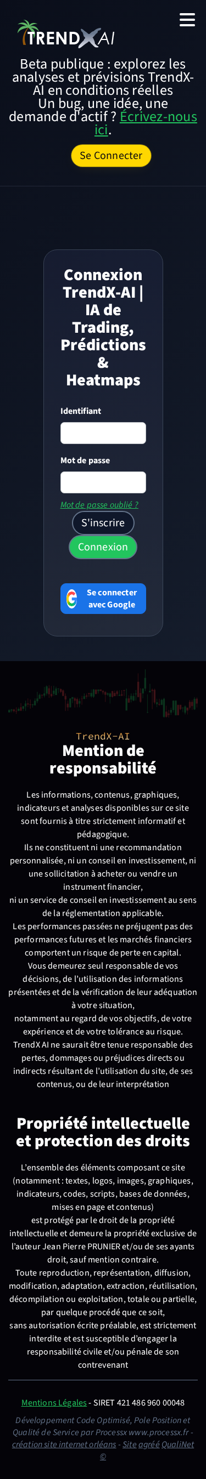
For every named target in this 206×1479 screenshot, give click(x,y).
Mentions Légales (54, 1403)
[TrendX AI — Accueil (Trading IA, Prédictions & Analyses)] (66, 33)
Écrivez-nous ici (145, 123)
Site (130, 1444)
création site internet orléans (64, 1444)
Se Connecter (111, 155)
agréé (149, 1444)
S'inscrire (103, 523)
